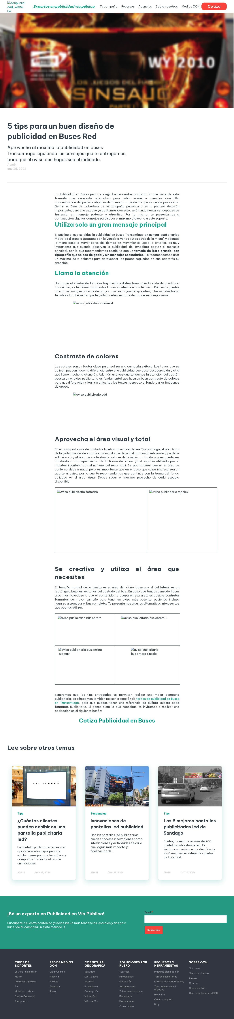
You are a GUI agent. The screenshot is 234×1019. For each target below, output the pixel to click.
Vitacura (89, 981)
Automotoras (127, 986)
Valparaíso (90, 996)
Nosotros (194, 968)
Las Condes (91, 976)
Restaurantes (127, 1001)
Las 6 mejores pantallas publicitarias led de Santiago (190, 827)
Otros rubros (126, 1006)
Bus (17, 986)
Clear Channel (57, 971)
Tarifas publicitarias (165, 976)
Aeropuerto (21, 1001)
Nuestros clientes (199, 973)
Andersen (55, 986)
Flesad (53, 991)
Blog (157, 1004)
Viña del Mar (91, 1001)
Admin (11, 164)
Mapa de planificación (166, 971)
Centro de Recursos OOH (203, 993)
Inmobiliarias (126, 976)
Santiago (89, 971)
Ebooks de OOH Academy (169, 981)
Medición (159, 994)
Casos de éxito (198, 988)
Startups (124, 971)
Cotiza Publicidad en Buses (117, 720)
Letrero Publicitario (26, 971)
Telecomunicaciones (131, 991)
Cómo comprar (163, 999)
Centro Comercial (25, 996)
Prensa (193, 978)
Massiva (54, 976)
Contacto (195, 983)
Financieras (125, 996)
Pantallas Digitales (25, 981)
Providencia (91, 986)
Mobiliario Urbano (25, 991)
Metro (18, 976)
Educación (125, 981)
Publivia (54, 981)
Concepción (91, 991)
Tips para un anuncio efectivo (166, 988)
